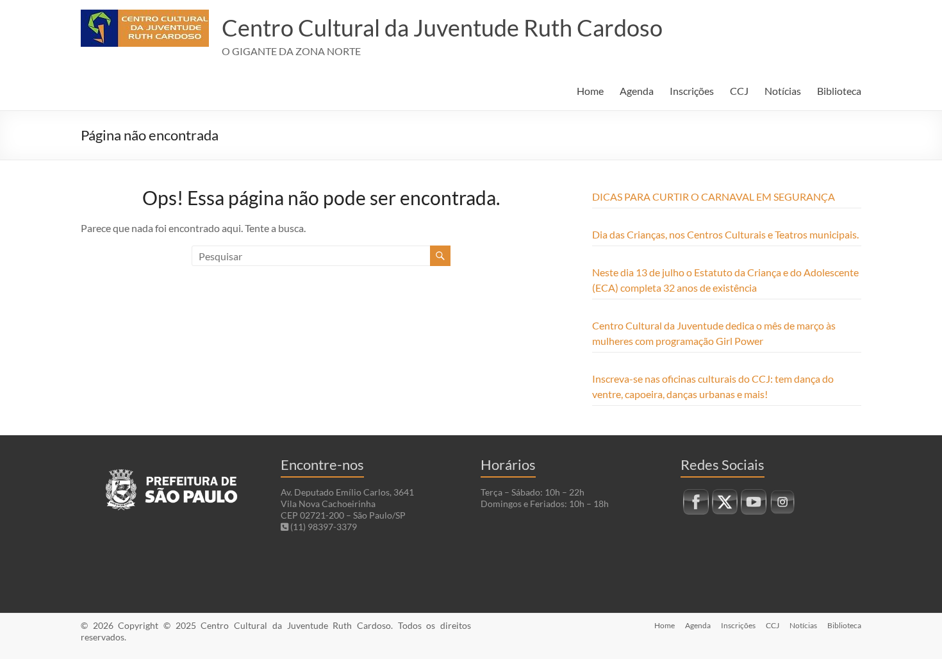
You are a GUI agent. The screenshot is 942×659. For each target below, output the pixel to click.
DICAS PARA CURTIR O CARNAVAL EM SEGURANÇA (713, 196)
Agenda (637, 91)
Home (590, 91)
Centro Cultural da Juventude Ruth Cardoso (442, 27)
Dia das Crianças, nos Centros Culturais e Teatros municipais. (725, 234)
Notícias (782, 91)
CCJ (739, 91)
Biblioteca (839, 91)
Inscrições (692, 91)
